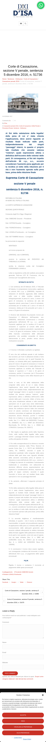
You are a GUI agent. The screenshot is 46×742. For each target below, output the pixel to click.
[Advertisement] (23, 46)
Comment (5, 622)
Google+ (13, 582)
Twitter (22, 582)
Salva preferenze (23, 733)
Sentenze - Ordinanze (15, 79)
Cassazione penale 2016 (10, 81)
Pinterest (29, 582)
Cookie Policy (18, 737)
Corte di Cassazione (31, 79)
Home (4, 79)
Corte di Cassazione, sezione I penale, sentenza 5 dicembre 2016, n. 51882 (22, 592)
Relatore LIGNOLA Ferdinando (12, 574)
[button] (43, 695)
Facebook (5, 582)
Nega (23, 721)
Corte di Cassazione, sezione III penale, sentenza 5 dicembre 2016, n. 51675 (24, 600)
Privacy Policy (27, 739)
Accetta (23, 715)
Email (4, 652)
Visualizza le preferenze (23, 727)
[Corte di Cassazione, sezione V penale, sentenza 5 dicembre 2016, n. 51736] (23, 103)
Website (5, 662)
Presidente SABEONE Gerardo (24, 572)
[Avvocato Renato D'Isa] (23, 10)
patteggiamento (8, 572)
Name (4, 642)
